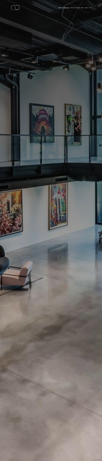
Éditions (78, 7)
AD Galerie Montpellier (64, 7)
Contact (87, 7)
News (82, 7)
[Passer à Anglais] (90, 7)
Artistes (73, 7)
